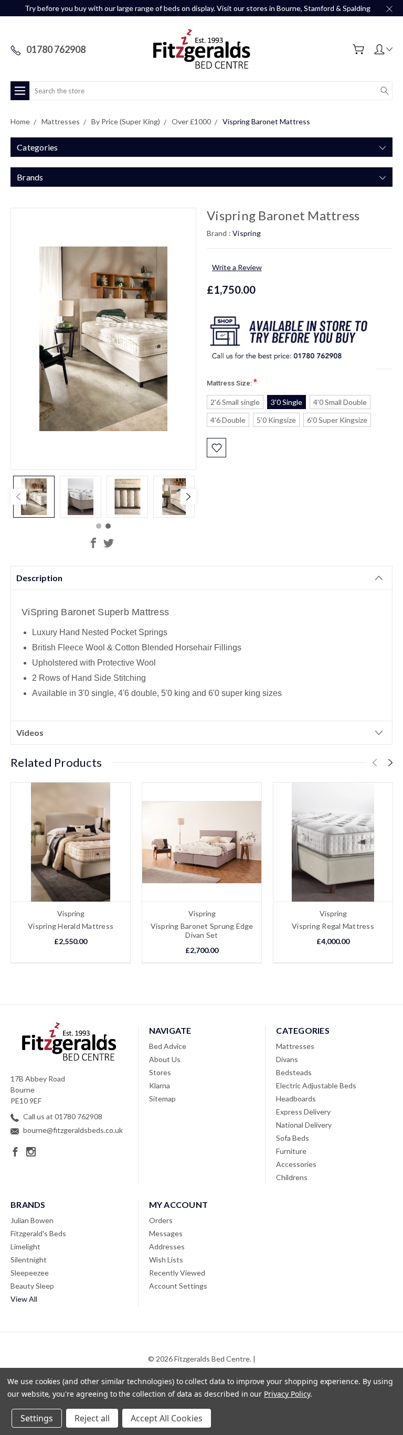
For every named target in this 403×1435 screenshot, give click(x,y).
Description (39, 578)
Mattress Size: (232, 382)
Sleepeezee (29, 1272)
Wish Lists (166, 1259)
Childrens (291, 1177)
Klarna (159, 1085)
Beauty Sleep (32, 1285)
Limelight (25, 1246)
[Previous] (18, 497)
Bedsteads (294, 1072)
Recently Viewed (177, 1272)
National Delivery (304, 1124)
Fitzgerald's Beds (38, 1233)
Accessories (296, 1164)
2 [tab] (108, 526)
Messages (166, 1233)
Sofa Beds (292, 1137)
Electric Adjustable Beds (316, 1085)
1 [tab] (98, 526)
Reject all (92, 1418)
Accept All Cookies (167, 1418)
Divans (287, 1059)
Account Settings (178, 1285)
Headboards (296, 1098)
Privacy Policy (287, 1394)
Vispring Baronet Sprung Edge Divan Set (202, 930)
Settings (36, 1418)
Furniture (291, 1151)
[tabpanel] (33, 497)
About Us (165, 1059)
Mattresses (295, 1046)
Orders (161, 1220)
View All (23, 1298)
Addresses (167, 1246)
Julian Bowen (32, 1220)
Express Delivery (303, 1111)
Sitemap (162, 1098)
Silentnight (28, 1259)
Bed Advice (167, 1046)
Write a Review (237, 267)
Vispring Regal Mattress (333, 926)
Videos (30, 732)
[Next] (188, 497)
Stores (160, 1072)
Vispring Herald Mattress (70, 926)
